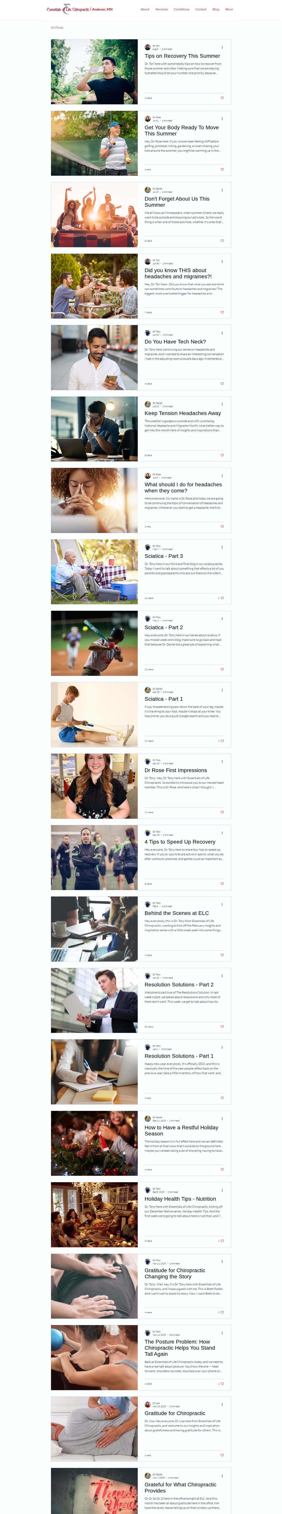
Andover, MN (102, 9)
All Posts (57, 27)
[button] (144, 9)
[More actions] (223, 47)
